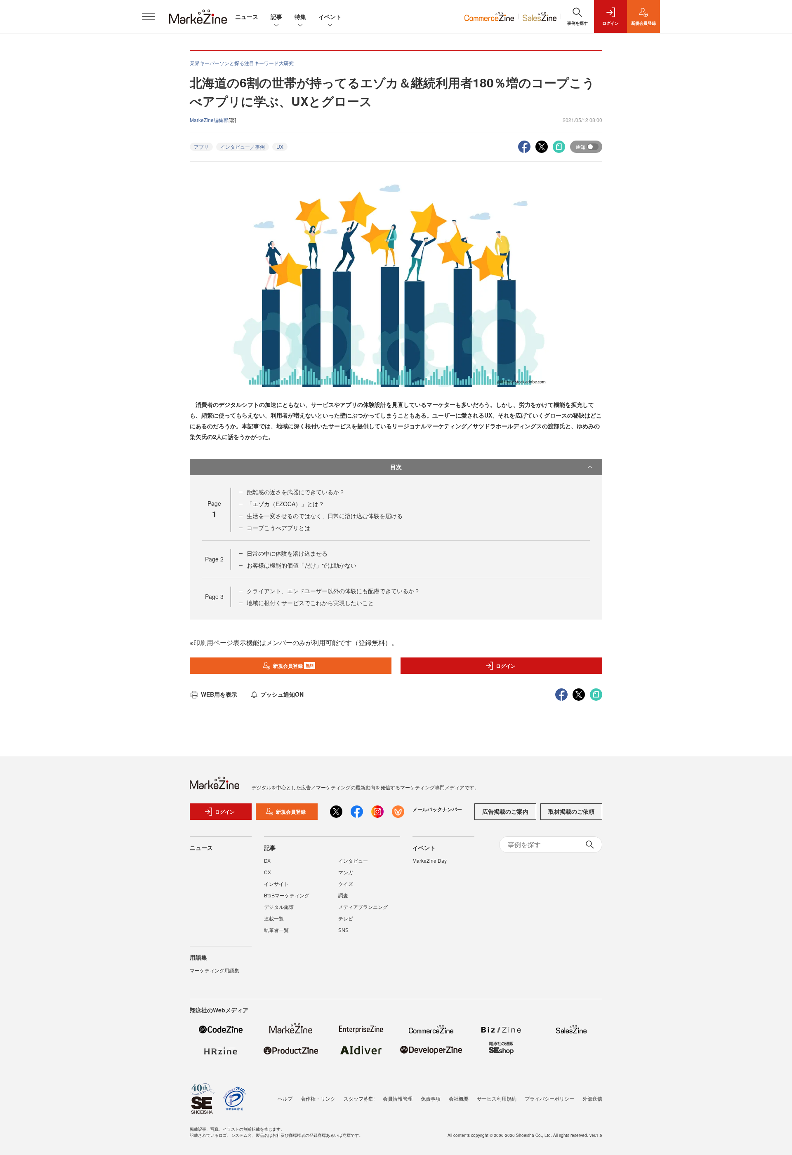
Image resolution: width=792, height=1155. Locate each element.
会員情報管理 (397, 1098)
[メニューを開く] (148, 16)
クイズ (345, 883)
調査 (343, 895)
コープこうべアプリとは (278, 528)
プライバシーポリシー (549, 1098)
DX (267, 860)
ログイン (506, 665)
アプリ (201, 146)
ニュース (246, 16)
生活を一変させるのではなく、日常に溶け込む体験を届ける (325, 516)
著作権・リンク (318, 1098)
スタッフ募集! (359, 1098)
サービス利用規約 (496, 1098)
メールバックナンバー (437, 809)
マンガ (345, 872)
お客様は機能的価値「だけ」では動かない (301, 565)
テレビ (345, 918)
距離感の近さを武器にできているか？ (296, 492)
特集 (300, 16)
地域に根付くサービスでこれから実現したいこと (310, 603)
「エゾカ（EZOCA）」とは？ (285, 504)
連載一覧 (274, 918)
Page (214, 559)
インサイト (276, 883)
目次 (396, 466)
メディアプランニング (363, 906)
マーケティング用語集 (214, 970)
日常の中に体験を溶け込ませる (287, 553)
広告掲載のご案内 (505, 811)
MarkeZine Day (429, 860)
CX (267, 872)
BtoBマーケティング (286, 895)
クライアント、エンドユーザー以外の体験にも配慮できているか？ (333, 591)
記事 (276, 16)
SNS (343, 929)
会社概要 (459, 1098)
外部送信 (592, 1098)
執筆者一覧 (276, 929)
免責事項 (431, 1098)
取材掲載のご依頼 (571, 811)
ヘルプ (285, 1098)
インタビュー (353, 860)
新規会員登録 (293, 665)
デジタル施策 (279, 906)
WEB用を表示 (219, 694)
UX (279, 146)
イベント (330, 16)
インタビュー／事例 (242, 146)
